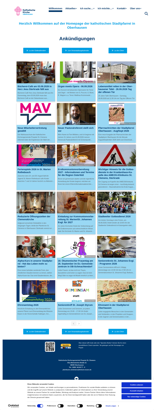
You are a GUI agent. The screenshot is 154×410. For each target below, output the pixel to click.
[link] (71, 9)
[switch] (61, 405)
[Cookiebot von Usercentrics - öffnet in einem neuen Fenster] (13, 405)
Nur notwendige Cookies (136, 397)
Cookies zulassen (136, 385)
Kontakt (121, 8)
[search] (146, 13)
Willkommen (55, 8)
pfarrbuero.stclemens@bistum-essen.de (77, 370)
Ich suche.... (86, 8)
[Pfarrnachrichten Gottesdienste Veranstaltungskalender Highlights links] (76, 9)
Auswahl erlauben (136, 391)
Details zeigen (111, 406)
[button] (36, 50)
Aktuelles (70, 8)
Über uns (135, 8)
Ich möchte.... (105, 8)
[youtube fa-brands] (76, 378)
